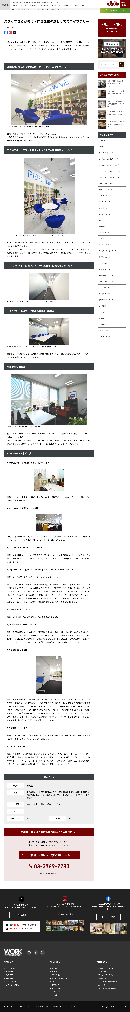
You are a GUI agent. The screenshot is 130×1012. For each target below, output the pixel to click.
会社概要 (81, 5)
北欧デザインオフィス (106, 300)
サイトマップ (72, 1006)
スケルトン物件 (104, 330)
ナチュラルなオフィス (106, 281)
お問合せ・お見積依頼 (13, 985)
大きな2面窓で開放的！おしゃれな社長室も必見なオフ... (116, 83)
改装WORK (9, 975)
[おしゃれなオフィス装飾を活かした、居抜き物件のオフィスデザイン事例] (102, 124)
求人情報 (55, 995)
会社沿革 (55, 972)
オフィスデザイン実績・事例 (26, 9)
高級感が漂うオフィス (106, 275)
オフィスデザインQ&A (61, 5)
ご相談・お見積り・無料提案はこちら (49, 855)
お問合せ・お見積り (124, 4)
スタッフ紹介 (56, 992)
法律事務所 (102, 306)
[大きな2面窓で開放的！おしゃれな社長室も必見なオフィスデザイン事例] (102, 84)
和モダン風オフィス (105, 288)
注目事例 (102, 141)
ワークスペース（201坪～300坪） (110, 177)
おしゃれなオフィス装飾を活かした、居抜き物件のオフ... (115, 124)
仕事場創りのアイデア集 (46, 5)
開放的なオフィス (104, 269)
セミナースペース (104, 202)
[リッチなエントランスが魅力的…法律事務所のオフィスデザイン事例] (102, 94)
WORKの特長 (34, 5)
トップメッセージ (57, 988)
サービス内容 (24, 5)
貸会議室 (102, 226)
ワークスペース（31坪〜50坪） (109, 159)
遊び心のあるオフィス (106, 257)
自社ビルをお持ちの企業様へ (107, 988)
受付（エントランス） (106, 196)
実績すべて (102, 147)
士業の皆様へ (102, 985)
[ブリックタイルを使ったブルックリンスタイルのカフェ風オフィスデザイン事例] (102, 114)
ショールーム (103, 208)
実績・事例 (16, 5)
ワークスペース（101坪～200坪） (110, 171)
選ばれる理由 (56, 982)
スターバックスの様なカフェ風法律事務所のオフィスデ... (115, 103)
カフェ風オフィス (104, 263)
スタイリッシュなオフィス (107, 251)
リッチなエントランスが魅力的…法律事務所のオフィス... (115, 93)
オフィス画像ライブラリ (116, 10)
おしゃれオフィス (104, 294)
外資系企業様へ (103, 978)
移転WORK (9, 972)
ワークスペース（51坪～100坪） (109, 165)
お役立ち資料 (73, 5)
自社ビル (102, 312)
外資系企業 (102, 318)
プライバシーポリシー (25, 1006)
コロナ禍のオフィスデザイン (107, 975)
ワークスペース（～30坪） (107, 153)
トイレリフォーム (104, 214)
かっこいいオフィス (105, 245)
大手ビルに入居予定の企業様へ (108, 982)
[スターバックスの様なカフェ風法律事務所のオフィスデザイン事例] (102, 104)
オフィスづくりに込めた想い (61, 978)
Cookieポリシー (58, 1006)
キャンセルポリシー (42, 1006)
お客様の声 (55, 985)
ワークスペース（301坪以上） (108, 183)
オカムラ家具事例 (104, 337)
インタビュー (103, 324)
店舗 (100, 220)
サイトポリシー (9, 1006)
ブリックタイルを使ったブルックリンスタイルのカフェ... (115, 114)
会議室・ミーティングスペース (109, 190)
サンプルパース (104, 239)
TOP (13, 9)
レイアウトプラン (104, 232)
